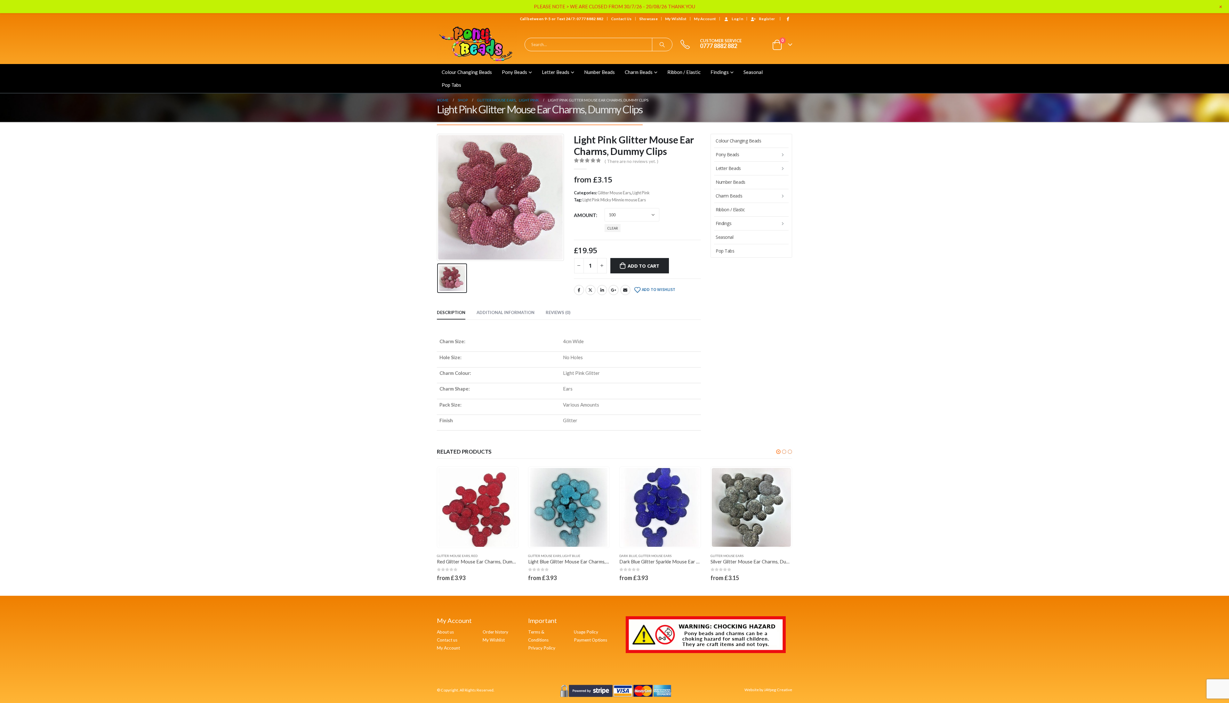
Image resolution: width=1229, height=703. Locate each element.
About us (445, 631)
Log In (737, 18)
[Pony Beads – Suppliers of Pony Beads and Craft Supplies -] (477, 44)
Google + (613, 290)
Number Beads (599, 72)
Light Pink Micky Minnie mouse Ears (614, 199)
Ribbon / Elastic (684, 72)
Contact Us (621, 18)
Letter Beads (555, 72)
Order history (495, 631)
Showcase (648, 18)
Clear (612, 228)
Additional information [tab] (505, 312)
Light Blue (480, 556)
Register (767, 18)
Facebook (579, 290)
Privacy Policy (541, 647)
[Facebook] (788, 19)
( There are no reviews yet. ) (631, 161)
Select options (507, 477)
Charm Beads (639, 72)
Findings (720, 72)
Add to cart (643, 266)
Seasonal (753, 72)
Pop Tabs (451, 85)
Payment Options (590, 639)
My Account (448, 647)
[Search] (662, 44)
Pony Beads (514, 72)
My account (705, 18)
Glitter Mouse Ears (614, 192)
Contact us (447, 639)
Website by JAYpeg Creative (768, 689)
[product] (477, 507)
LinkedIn (602, 290)
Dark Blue (537, 556)
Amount (585, 215)
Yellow (751, 556)
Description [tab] (451, 312)
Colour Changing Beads (467, 72)
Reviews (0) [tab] (558, 312)
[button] (778, 452)
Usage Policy (586, 631)
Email (625, 290)
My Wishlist (676, 18)
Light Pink (641, 192)
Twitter (590, 290)
